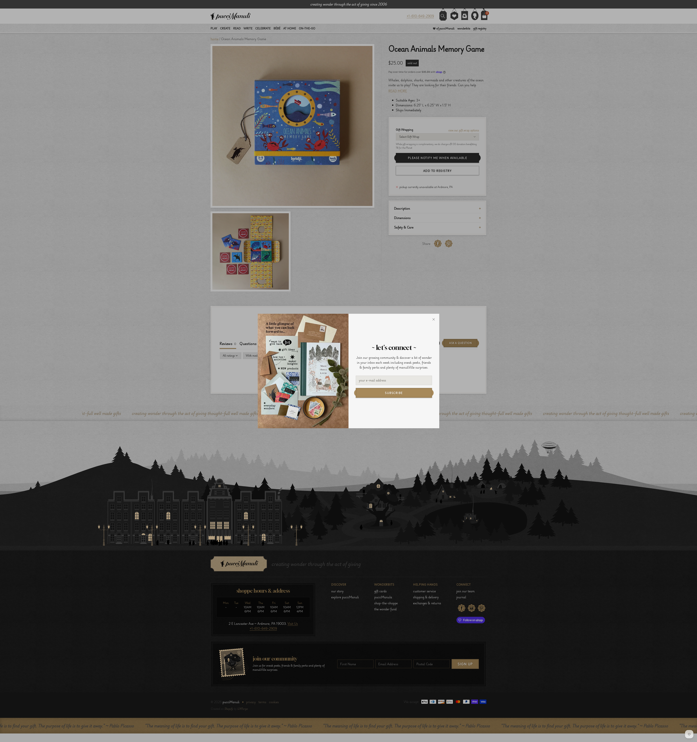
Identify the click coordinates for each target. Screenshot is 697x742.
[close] (433, 319)
